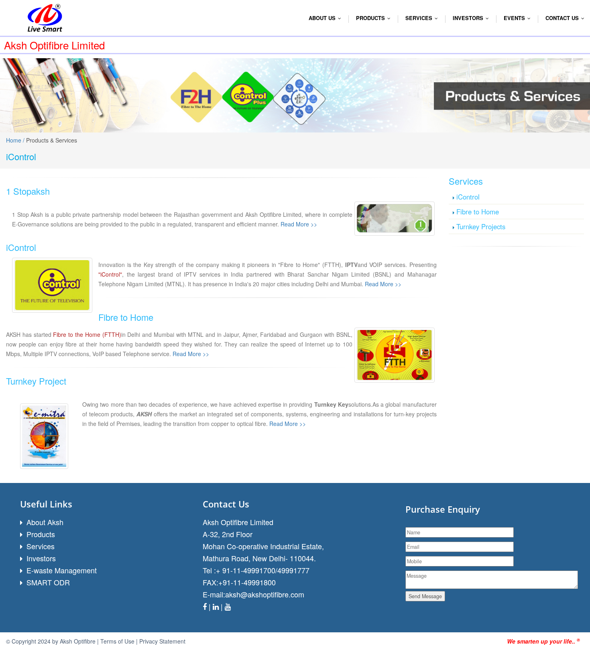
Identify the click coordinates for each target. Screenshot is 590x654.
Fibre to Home (477, 211)
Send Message (425, 596)
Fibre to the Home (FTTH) (87, 334)
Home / (16, 140)
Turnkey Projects (480, 226)
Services (40, 546)
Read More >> (299, 224)
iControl (468, 197)
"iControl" (110, 274)
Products (375, 18)
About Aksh (44, 522)
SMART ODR (48, 582)
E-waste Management (61, 570)
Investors (41, 558)
